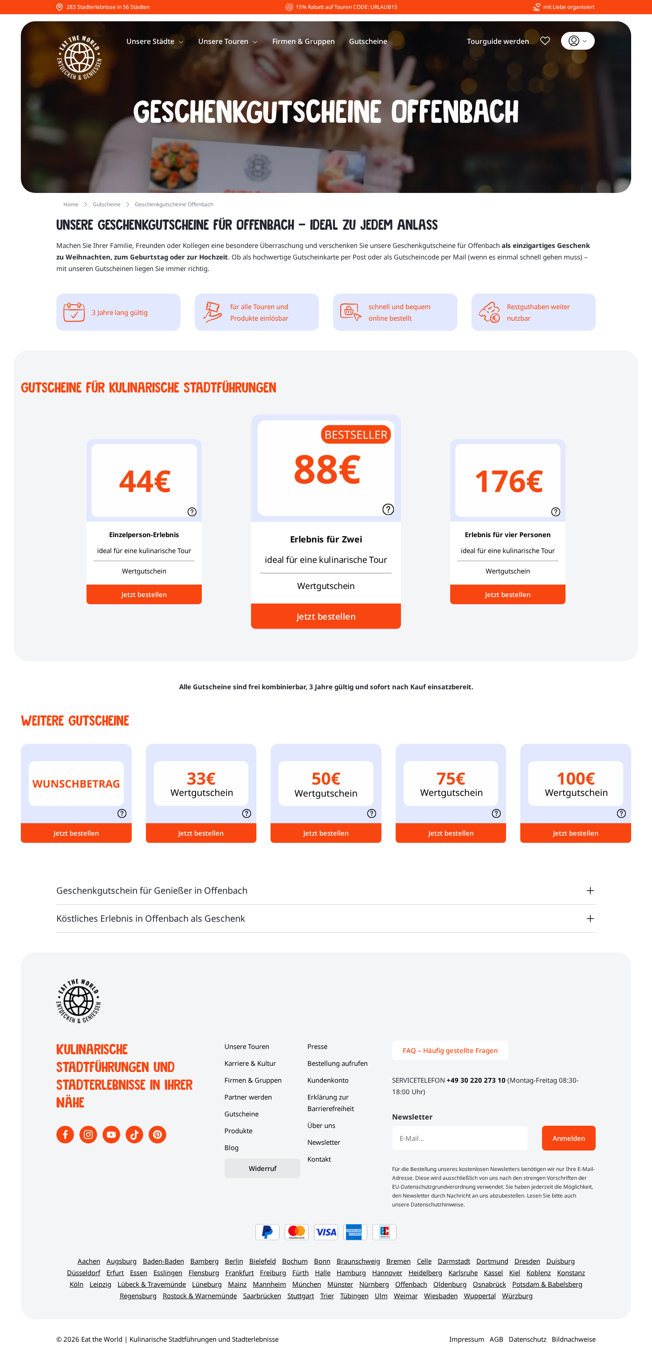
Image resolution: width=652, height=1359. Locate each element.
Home (71, 204)
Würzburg (517, 1295)
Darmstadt (454, 1261)
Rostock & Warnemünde (200, 1295)
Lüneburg (207, 1284)
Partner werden (248, 1096)
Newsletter (323, 1142)
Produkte (238, 1130)
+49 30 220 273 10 (476, 1080)
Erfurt (115, 1272)
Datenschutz (527, 1339)
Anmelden (569, 1138)
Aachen (89, 1261)
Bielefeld (262, 1261)
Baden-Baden (163, 1261)
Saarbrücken (262, 1295)
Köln (76, 1284)
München (306, 1284)
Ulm (381, 1295)
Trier (327, 1295)
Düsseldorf (83, 1272)
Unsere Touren (223, 41)
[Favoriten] (545, 40)
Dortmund (492, 1261)
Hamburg (351, 1272)
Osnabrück (489, 1284)
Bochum (295, 1261)
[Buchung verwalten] (578, 41)
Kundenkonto (328, 1080)
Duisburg (560, 1261)
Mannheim (269, 1284)
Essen (138, 1272)
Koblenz (538, 1272)
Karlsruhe (463, 1272)
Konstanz (571, 1272)
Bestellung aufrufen (337, 1063)
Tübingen (354, 1295)
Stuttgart (300, 1295)
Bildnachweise (574, 1339)
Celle (424, 1261)
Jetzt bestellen (326, 616)
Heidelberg (425, 1272)
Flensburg (204, 1272)
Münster (340, 1284)
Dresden (527, 1261)
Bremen (398, 1261)
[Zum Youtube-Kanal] (112, 1140)
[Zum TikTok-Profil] (135, 1140)
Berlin (234, 1261)
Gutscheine (368, 41)
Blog (231, 1147)
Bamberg (204, 1261)
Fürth (300, 1272)
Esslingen (167, 1272)
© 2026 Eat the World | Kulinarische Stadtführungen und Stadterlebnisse (167, 1339)
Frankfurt (239, 1272)
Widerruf (262, 1168)
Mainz (237, 1284)
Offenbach (411, 1284)
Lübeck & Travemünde (152, 1284)
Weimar (406, 1295)
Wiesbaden (441, 1295)
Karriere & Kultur (250, 1063)
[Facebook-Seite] (66, 1140)
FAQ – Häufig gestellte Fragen (450, 1050)
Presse (317, 1046)
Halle (322, 1272)
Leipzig (100, 1284)
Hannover (387, 1272)
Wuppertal (480, 1295)
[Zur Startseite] (79, 57)
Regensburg (138, 1295)
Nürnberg (374, 1284)
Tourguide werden (498, 41)
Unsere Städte (150, 41)
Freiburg (273, 1272)
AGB (496, 1339)
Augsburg (121, 1261)
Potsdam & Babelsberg (547, 1284)
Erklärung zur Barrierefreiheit (330, 1102)
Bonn (322, 1261)
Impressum (466, 1339)
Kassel (493, 1272)
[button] (388, 509)
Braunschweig (358, 1261)
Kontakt (319, 1159)
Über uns (321, 1125)
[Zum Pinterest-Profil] (157, 1140)
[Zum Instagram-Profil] (89, 1140)
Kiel (514, 1272)
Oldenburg (450, 1284)
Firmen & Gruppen (303, 41)
